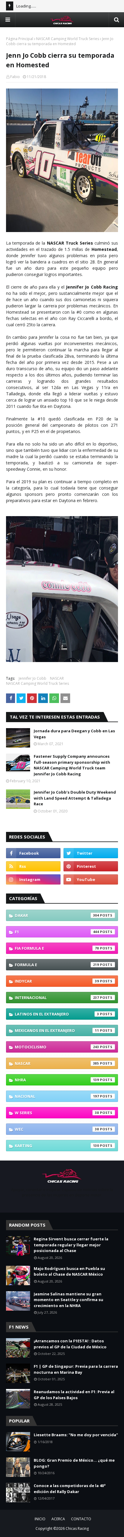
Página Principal (19, 38)
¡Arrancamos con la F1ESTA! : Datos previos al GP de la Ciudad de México (70, 1344)
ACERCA (58, 1518)
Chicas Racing (77, 1528)
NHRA (57, 1079)
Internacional (57, 997)
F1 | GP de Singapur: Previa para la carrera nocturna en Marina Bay (76, 1369)
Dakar (57, 915)
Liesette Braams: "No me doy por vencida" (76, 1434)
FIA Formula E (57, 948)
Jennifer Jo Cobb (32, 678)
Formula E (57, 964)
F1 (57, 931)
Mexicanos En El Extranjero (57, 1030)
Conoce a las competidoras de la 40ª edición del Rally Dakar (70, 1488)
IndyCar (57, 981)
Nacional (57, 1096)
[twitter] (91, 853)
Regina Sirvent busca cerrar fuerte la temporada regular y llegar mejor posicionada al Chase (71, 1244)
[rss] (33, 866)
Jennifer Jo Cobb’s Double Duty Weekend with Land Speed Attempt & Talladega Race (75, 797)
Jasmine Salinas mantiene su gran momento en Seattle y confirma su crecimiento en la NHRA (68, 1299)
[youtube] (91, 879)
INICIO (40, 1518)
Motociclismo (57, 1047)
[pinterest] (91, 866)
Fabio (15, 76)
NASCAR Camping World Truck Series (67, 38)
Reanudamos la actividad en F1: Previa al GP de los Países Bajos (74, 1394)
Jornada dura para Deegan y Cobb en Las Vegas (74, 733)
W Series (57, 1112)
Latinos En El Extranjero (57, 1014)
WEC (57, 1129)
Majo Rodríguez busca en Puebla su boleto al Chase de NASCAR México (69, 1271)
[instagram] (33, 879)
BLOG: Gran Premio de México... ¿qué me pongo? (74, 1463)
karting (57, 1145)
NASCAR (57, 678)
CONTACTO (81, 1518)
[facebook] (33, 853)
